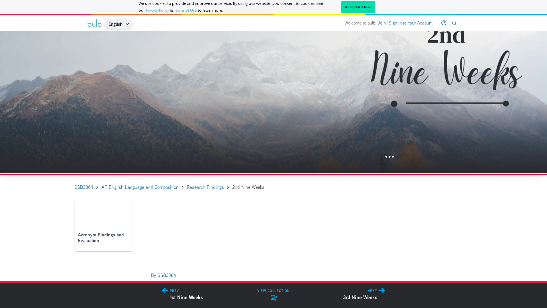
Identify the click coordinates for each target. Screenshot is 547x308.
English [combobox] (116, 24)
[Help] (444, 23)
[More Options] (389, 157)
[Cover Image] (273, 102)
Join (381, 23)
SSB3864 (167, 275)
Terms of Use (185, 10)
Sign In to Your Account (411, 23)
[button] (129, 24)
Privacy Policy (157, 10)
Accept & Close (358, 7)
